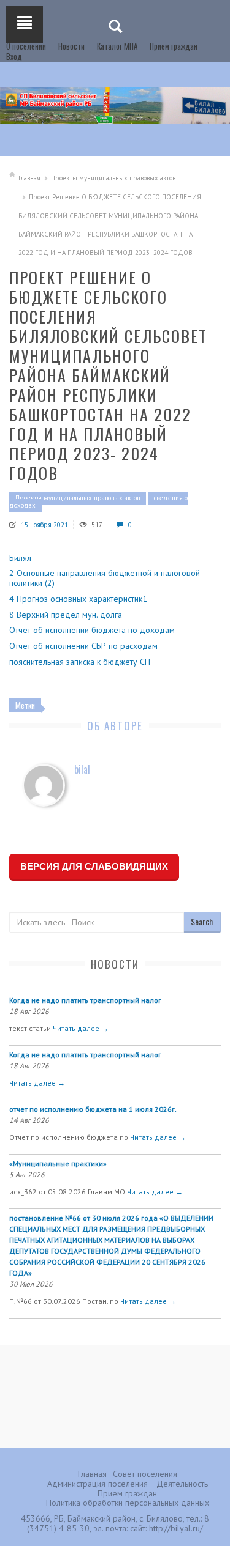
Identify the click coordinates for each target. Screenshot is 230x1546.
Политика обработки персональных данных (127, 1502)
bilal (82, 769)
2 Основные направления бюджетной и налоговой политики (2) (104, 578)
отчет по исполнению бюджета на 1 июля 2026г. (93, 1109)
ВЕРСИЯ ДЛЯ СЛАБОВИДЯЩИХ (94, 866)
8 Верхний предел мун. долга (65, 614)
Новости (71, 45)
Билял (20, 557)
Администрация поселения (97, 1483)
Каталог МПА (117, 45)
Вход (14, 56)
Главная (29, 178)
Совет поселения (145, 1473)
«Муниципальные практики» (58, 1163)
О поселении (26, 45)
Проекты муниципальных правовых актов (113, 178)
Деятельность (182, 1483)
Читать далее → (81, 1028)
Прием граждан (173, 45)
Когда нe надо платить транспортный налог (85, 1000)
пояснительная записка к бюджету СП (79, 661)
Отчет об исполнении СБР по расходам (83, 645)
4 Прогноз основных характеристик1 (78, 598)
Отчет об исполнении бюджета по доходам (92, 629)
